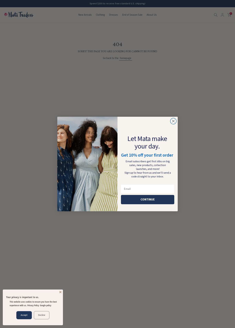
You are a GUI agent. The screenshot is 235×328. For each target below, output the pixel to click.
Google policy (45, 305)
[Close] (60, 292)
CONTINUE (148, 199)
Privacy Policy (33, 305)
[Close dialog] (173, 121)
